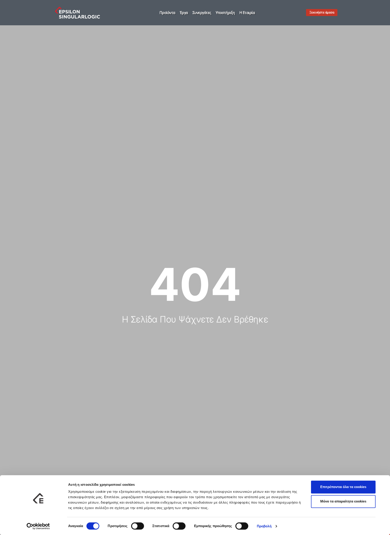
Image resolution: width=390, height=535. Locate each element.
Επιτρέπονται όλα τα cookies (343, 487)
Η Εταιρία (247, 12)
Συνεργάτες (202, 12)
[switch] (137, 526)
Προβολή (264, 526)
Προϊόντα (167, 12)
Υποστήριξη (225, 12)
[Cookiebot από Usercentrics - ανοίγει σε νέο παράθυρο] (38, 526)
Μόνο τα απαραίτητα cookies (343, 501)
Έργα (184, 12)
